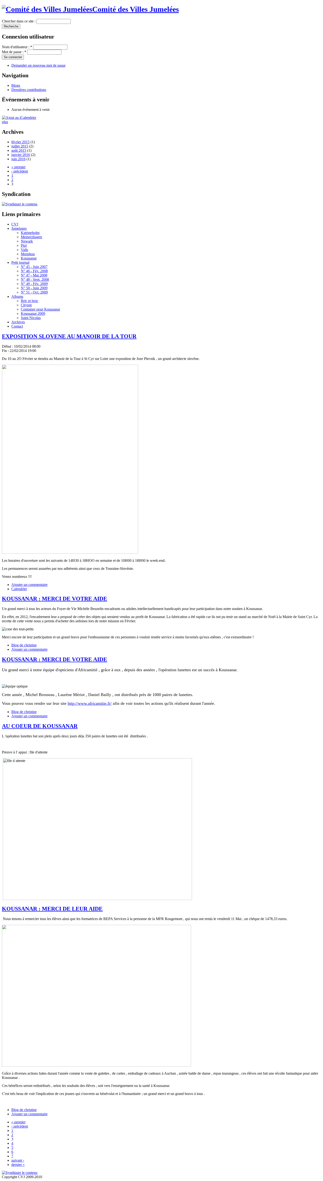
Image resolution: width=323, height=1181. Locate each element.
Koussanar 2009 (33, 313)
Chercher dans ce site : (19, 21)
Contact (17, 326)
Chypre (26, 305)
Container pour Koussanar (40, 309)
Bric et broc (29, 301)
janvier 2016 (20, 155)
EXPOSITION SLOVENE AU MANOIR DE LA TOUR (69, 336)
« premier (18, 167)
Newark (27, 241)
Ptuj (24, 245)
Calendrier (19, 589)
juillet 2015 (19, 146)
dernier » (18, 1165)
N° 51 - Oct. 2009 (34, 292)
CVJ (14, 224)
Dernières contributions (28, 90)
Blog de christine (24, 645)
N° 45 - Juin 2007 (34, 267)
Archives (18, 322)
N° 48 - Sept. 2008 (35, 279)
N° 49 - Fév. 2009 (34, 284)
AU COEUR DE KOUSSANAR (40, 726)
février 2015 (20, 142)
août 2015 (18, 150)
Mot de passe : (14, 52)
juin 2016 (18, 159)
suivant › (17, 1160)
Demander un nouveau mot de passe (38, 65)
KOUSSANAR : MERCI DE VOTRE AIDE (54, 599)
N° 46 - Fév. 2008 (34, 271)
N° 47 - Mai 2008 (34, 275)
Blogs (15, 85)
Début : (8, 346)
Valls (24, 250)
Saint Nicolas (31, 318)
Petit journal (20, 262)
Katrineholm (30, 233)
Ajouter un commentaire (29, 585)
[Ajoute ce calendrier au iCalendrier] (19, 118)
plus (5, 122)
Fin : (5, 351)
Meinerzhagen (31, 237)
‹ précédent (19, 171)
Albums (17, 296)
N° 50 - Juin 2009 (34, 288)
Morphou (28, 254)
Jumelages (19, 228)
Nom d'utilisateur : (17, 47)
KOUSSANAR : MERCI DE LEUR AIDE (52, 909)
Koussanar (29, 258)
